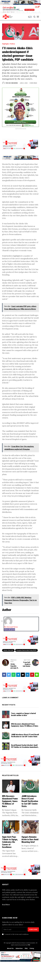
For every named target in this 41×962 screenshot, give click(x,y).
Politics (12, 44)
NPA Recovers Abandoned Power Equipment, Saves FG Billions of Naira (25, 725)
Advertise (19, 948)
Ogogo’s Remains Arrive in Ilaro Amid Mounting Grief (30, 839)
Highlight (5, 44)
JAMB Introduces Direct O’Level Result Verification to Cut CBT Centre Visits (25, 736)
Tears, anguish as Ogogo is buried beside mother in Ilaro (23, 714)
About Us (10, 948)
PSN (29, 945)
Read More (6, 904)
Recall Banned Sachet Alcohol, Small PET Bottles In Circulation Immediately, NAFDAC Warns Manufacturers (25, 747)
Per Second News (12, 83)
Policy (32, 948)
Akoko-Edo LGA (8, 650)
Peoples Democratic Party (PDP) (26, 650)
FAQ (26, 948)
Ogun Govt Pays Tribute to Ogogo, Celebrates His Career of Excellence (10, 842)
